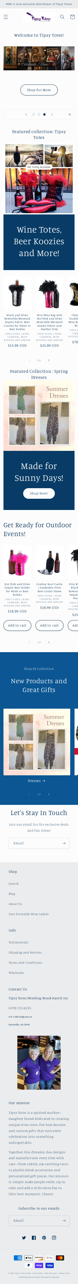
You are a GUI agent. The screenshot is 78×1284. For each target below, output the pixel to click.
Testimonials (18, 942)
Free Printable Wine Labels (29, 914)
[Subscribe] (64, 843)
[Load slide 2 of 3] (39, 114)
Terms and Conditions (25, 962)
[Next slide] (52, 114)
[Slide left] (29, 360)
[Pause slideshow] (70, 114)
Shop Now (39, 95)
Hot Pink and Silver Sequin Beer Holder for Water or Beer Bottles (17, 589)
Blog (12, 893)
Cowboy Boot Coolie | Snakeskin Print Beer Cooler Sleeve (49, 587)
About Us (15, 904)
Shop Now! (39, 493)
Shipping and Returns (25, 952)
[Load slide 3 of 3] (44, 114)
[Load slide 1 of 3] (33, 114)
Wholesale (16, 972)
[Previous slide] (26, 114)
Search (14, 883)
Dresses (34, 780)
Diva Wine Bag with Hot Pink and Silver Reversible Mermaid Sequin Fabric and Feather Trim (49, 322)
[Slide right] (49, 360)
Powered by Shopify (50, 1277)
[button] (6, 17)
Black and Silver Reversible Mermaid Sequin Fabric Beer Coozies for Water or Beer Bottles (17, 322)
